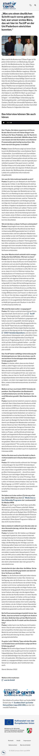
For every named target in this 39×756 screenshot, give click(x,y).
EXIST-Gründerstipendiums (14, 333)
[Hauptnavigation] (30, 5)
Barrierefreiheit (25, 745)
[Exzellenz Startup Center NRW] (9, 5)
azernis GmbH (9, 680)
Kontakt (10, 740)
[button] (35, 5)
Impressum (27, 740)
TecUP (32, 314)
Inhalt (18, 740)
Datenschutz (13, 745)
